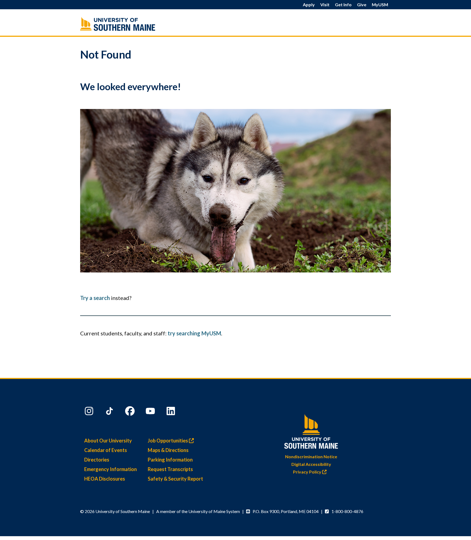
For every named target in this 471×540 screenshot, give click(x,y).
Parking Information (170, 460)
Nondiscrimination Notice (311, 456)
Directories (96, 460)
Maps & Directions (168, 450)
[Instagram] (89, 412)
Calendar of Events (105, 450)
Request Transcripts (170, 469)
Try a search (95, 298)
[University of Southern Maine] (129, 24)
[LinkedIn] (171, 412)
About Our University (108, 441)
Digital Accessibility (311, 464)
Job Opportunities (168, 441)
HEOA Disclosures (104, 479)
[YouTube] (151, 412)
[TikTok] (110, 412)
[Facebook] (130, 412)
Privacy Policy (307, 471)
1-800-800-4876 (347, 511)
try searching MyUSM (194, 333)
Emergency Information (110, 469)
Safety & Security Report (175, 479)
